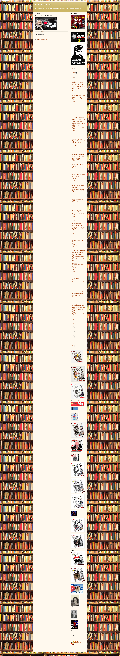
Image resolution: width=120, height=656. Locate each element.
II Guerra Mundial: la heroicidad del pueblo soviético (78, 265)
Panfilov (77, 641)
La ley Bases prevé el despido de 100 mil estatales (77, 310)
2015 (72, 335)
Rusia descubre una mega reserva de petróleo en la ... (78, 191)
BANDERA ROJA (43, 4)
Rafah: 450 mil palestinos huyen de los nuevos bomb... (78, 216)
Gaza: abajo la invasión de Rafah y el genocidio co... (78, 291)
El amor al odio (74, 263)
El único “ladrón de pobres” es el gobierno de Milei (78, 205)
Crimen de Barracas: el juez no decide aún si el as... (78, 235)
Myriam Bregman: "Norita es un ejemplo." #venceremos (78, 85)
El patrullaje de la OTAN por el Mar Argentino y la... (78, 231)
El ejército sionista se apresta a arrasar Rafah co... (78, 259)
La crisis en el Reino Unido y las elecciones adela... (78, 132)
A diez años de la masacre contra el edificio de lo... (78, 300)
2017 (72, 332)
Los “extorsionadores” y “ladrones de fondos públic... (78, 128)
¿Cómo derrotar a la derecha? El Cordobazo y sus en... (78, 302)
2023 (72, 324)
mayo (73, 81)
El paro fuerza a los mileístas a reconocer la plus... (78, 253)
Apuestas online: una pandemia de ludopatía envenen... (78, 147)
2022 (72, 326)
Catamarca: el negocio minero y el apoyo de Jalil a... (78, 298)
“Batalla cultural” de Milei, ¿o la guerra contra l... (78, 89)
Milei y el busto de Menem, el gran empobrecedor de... (77, 226)
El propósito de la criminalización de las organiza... (77, 150)
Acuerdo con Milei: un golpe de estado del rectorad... (78, 193)
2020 (72, 328)
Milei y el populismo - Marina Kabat (77, 194)
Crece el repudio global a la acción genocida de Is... (78, 113)
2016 (72, 333)
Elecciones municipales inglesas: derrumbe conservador (78, 306)
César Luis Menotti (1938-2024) (76, 295)
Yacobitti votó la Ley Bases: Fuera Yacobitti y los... (78, 251)
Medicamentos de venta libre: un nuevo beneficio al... (77, 220)
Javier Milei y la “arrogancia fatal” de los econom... (77, 188)
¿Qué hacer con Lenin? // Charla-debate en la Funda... (78, 186)
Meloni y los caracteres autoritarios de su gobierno (77, 271)
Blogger (68, 649)
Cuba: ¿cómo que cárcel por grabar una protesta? (77, 288)
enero (73, 323)
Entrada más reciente (37, 37)
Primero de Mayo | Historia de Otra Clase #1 (78, 304)
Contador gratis (72, 637)
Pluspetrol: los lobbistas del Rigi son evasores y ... (78, 134)
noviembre (74, 73)
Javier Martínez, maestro (75, 289)
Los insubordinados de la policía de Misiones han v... (78, 93)
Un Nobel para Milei (75, 201)
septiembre (74, 76)
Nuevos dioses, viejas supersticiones (77, 198)
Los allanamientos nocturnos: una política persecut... (77, 224)
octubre (74, 74)
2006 (72, 346)
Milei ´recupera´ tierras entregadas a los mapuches (77, 317)
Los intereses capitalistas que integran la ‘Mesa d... (78, 96)
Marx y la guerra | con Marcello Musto (77, 173)
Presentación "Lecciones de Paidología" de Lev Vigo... (78, 169)
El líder (73, 260)
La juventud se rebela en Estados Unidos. (77, 240)
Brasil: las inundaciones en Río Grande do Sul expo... (78, 269)
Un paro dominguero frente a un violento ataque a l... (78, 284)
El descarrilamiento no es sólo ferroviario (77, 249)
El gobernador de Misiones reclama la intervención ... (77, 178)
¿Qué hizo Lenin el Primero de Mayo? (77, 247)
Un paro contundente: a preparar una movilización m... (77, 267)
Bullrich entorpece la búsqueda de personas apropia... (78, 103)
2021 (72, 327)
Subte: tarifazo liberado (75, 166)
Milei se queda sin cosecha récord (76, 315)
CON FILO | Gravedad (75, 278)
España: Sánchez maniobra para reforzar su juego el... (78, 312)
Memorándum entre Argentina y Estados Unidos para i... (78, 180)
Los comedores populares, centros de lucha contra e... (78, 203)
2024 (72, 71)
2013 (72, 337)
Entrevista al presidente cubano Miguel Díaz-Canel (78, 214)
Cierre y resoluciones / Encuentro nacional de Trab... (78, 118)
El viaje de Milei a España (75, 176)
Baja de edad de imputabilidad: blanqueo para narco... (78, 244)
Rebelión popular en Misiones (76, 163)
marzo (73, 320)
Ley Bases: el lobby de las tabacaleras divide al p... (78, 282)
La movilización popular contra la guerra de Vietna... (78, 152)
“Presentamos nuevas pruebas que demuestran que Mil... (78, 136)
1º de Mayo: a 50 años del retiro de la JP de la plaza (78, 246)
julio (73, 78)
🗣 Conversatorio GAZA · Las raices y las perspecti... (78, 160)
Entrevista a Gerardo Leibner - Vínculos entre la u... (78, 115)
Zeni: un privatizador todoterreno (76, 148)
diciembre (74, 72)
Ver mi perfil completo (78, 642)
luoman (61, 649)
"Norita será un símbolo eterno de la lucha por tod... (78, 87)
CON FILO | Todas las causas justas (77, 210)
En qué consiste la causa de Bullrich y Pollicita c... (78, 182)
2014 (72, 336)
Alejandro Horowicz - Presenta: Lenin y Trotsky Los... (78, 212)
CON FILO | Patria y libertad (76, 158)
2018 (72, 331)
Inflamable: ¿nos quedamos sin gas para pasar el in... (78, 105)
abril (73, 319)
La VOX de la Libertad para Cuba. (77, 97)
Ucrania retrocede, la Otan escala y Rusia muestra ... (77, 130)
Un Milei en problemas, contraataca (77, 139)
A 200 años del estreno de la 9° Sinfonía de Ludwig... (78, 157)
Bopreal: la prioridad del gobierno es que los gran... (78, 255)
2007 (72, 345)
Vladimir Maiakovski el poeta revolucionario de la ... (78, 229)
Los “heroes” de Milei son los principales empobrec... (77, 294)
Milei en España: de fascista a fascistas (77, 167)
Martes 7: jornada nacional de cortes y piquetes (78, 296)
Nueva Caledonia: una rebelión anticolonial (78, 161)
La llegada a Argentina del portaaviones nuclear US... (78, 107)
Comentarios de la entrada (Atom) (42, 39)
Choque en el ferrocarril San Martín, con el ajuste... (78, 257)
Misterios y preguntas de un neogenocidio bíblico (77, 200)
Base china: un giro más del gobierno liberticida (78, 189)
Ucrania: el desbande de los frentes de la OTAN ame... (78, 218)
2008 (72, 344)
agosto (73, 77)
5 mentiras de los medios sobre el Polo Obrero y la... (78, 122)
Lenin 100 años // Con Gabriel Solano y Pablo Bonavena (78, 145)
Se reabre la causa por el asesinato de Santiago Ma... (78, 233)
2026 (72, 68)
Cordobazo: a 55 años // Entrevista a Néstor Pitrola (78, 101)
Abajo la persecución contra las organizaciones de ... (78, 237)
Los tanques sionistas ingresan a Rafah (77, 90)
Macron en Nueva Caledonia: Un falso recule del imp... (78, 109)
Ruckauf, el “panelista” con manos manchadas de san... (78, 126)
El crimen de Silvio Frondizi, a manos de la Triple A (78, 196)
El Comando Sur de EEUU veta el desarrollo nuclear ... (78, 208)
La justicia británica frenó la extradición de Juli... (78, 155)
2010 (72, 341)
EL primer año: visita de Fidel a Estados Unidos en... (78, 124)
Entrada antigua (66, 37)
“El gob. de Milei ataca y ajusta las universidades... (77, 171)
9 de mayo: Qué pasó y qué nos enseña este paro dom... (78, 273)
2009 (72, 342)
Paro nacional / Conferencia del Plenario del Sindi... (78, 280)
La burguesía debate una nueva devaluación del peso (78, 314)
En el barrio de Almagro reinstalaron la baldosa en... (78, 175)
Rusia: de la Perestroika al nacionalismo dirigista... (77, 83)
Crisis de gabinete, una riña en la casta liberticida (77, 111)
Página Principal (52, 37)
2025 (72, 69)
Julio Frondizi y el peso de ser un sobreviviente (78, 227)
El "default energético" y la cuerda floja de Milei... (78, 242)
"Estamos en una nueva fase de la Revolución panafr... (78, 99)
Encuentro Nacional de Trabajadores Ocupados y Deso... (78, 120)
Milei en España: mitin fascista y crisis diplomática (77, 165)
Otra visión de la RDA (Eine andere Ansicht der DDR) (78, 141)
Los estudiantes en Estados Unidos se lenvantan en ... (78, 286)
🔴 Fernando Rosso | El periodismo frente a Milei (78, 143)
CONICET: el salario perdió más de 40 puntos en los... (78, 308)
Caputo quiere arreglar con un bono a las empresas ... (77, 275)
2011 (72, 340)
